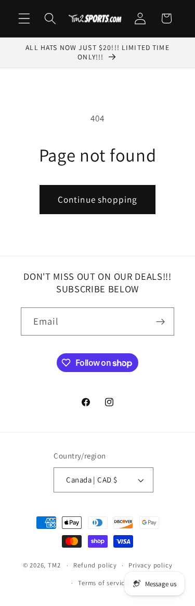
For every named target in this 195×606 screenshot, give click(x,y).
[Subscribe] (160, 321)
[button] (24, 18)
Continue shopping (98, 199)
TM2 (54, 565)
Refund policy (94, 565)
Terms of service (103, 582)
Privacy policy (150, 565)
